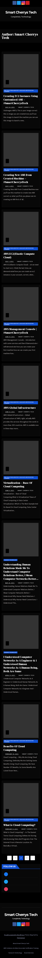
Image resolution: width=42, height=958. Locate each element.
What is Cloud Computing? (19, 825)
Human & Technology (10, 560)
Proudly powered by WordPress (14, 935)
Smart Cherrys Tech (20, 12)
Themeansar (21, 938)
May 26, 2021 (10, 583)
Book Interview (29, 953)
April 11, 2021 (10, 675)
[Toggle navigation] (38, 25)
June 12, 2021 (10, 412)
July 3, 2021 (9, 186)
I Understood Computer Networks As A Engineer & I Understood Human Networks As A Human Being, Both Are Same (20, 664)
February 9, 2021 (11, 829)
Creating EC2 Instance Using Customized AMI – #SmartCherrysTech (20, 99)
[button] (33, 25)
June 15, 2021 (10, 337)
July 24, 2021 (10, 107)
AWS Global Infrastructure (19, 407)
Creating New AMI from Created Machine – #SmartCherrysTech (17, 178)
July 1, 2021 (9, 261)
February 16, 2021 (12, 754)
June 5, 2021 (9, 490)
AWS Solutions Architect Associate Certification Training (18, 91)
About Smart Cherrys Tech (21, 943)
